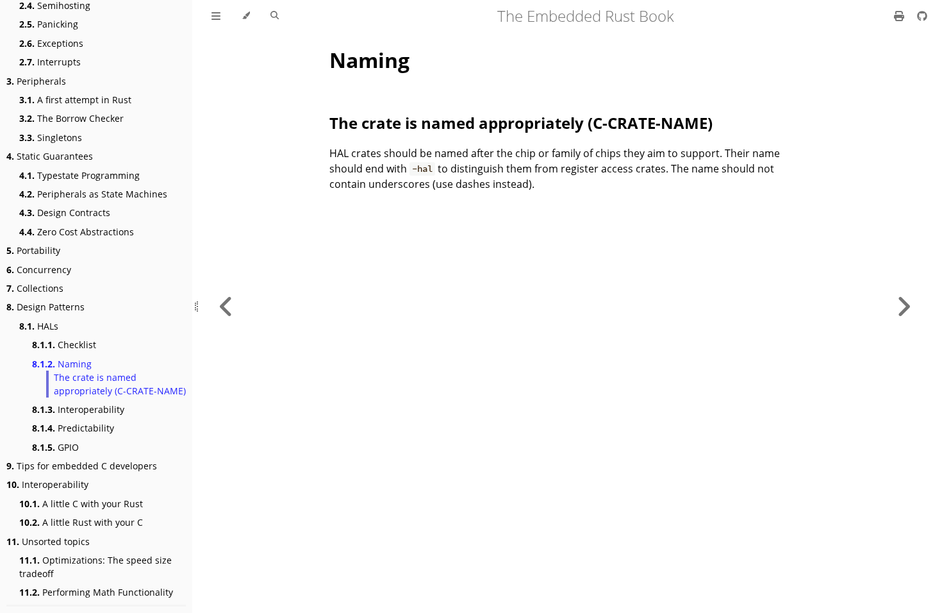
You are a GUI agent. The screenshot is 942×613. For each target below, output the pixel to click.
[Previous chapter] (226, 306)
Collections (34, 288)
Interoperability (78, 409)
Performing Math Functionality (96, 592)
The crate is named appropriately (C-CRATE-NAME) (120, 384)
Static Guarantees (49, 156)
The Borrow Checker (71, 118)
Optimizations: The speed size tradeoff (95, 567)
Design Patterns (45, 307)
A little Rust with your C (81, 522)
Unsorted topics (48, 541)
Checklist (64, 345)
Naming (62, 364)
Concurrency (38, 270)
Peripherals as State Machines (93, 194)
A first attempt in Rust (75, 100)
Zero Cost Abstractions (76, 232)
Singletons (50, 137)
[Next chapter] (903, 306)
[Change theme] (245, 16)
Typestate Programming (79, 175)
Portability (33, 250)
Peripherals (36, 81)
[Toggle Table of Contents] (216, 16)
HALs (38, 326)
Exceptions (51, 43)
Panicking (48, 24)
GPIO (55, 447)
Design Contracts (64, 212)
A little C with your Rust (81, 504)
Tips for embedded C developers (81, 466)
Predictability (73, 428)
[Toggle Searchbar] (274, 16)
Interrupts (50, 62)
